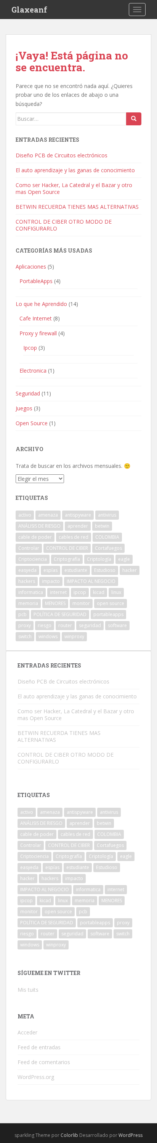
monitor (81, 603)
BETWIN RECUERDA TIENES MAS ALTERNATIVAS (77, 206)
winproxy (74, 636)
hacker (129, 570)
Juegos (24, 408)
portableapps (108, 614)
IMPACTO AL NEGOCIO (91, 581)
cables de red (73, 537)
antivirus (107, 515)
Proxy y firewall (38, 333)
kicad (98, 592)
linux (116, 592)
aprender (77, 526)
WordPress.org (36, 1077)
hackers (26, 581)
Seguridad (28, 393)
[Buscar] (133, 118)
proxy (24, 625)
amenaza (48, 515)
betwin (102, 526)
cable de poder (35, 537)
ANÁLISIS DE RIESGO (39, 526)
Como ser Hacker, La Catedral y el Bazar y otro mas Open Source (74, 188)
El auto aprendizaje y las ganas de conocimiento (75, 170)
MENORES (55, 603)
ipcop (80, 592)
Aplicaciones (31, 266)
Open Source (32, 423)
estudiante (75, 570)
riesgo (44, 625)
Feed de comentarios (44, 1062)
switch (25, 636)
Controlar (28, 548)
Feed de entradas (39, 1047)
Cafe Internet (35, 318)
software (117, 625)
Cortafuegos (108, 548)
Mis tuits (28, 989)
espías (50, 570)
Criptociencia (32, 559)
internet (58, 592)
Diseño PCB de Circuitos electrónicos (61, 155)
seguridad (90, 625)
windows (48, 636)
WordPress (131, 1135)
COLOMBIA (107, 537)
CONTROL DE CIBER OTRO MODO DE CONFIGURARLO (64, 225)
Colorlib (69, 1135)
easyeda (27, 570)
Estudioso (104, 570)
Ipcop (30, 347)
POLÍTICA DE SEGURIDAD (60, 614)
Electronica (32, 370)
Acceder (27, 1032)
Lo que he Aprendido (41, 303)
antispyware (78, 515)
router (65, 625)
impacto (51, 581)
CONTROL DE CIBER (67, 548)
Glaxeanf (29, 9)
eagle (124, 559)
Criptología (99, 559)
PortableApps (36, 281)
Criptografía (67, 559)
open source (110, 603)
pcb (22, 614)
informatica (30, 592)
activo (24, 515)
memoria (28, 603)
